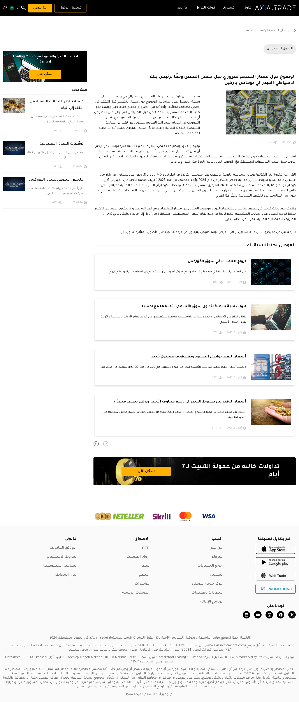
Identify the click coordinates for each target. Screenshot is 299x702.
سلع (145, 566)
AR (5, 8)
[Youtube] (258, 614)
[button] (105, 443)
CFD (146, 548)
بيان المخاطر (65, 575)
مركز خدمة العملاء (207, 584)
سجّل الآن (146, 471)
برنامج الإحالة (211, 602)
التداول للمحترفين (280, 49)
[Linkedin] (246, 614)
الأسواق (142, 539)
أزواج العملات (138, 557)
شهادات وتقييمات (207, 593)
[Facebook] (280, 614)
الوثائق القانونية (62, 548)
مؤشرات (142, 584)
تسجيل (216, 575)
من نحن (216, 548)
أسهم (144, 575)
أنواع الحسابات (210, 566)
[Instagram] (269, 614)
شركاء (217, 557)
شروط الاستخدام (61, 557)
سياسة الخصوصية (59, 566)
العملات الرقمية (136, 593)
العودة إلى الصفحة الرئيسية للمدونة (269, 30)
